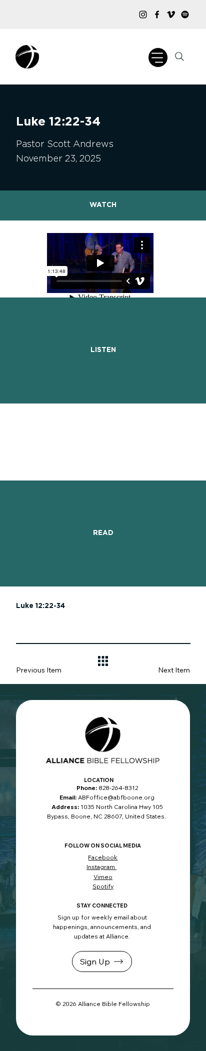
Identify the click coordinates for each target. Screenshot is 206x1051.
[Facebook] (157, 15)
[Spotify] (185, 15)
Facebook (103, 857)
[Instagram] (143, 15)
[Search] (179, 56)
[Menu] (158, 58)
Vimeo (103, 876)
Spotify (103, 886)
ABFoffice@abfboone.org (116, 797)
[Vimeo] (171, 15)
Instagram (101, 866)
